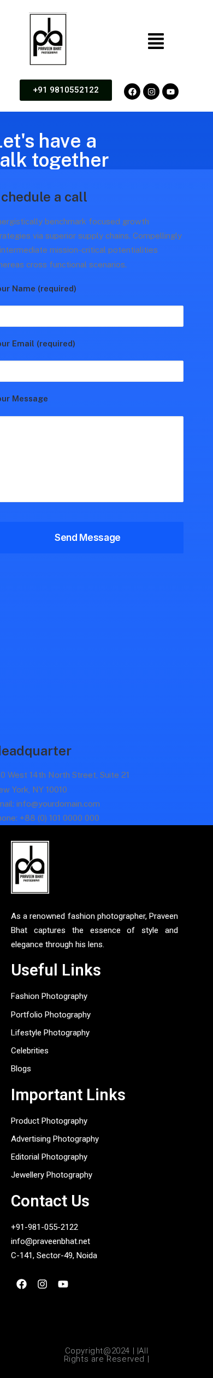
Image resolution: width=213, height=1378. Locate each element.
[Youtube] (170, 91)
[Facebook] (132, 91)
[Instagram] (151, 91)
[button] (156, 42)
